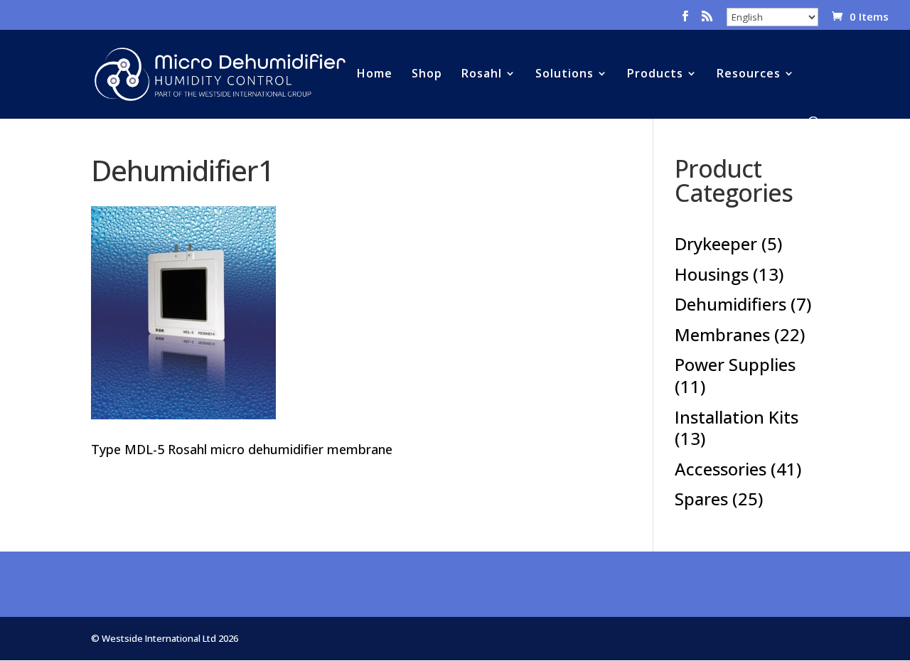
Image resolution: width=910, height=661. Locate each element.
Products (655, 74)
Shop (427, 74)
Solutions (564, 74)
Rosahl (481, 74)
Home (374, 74)
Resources (749, 74)
